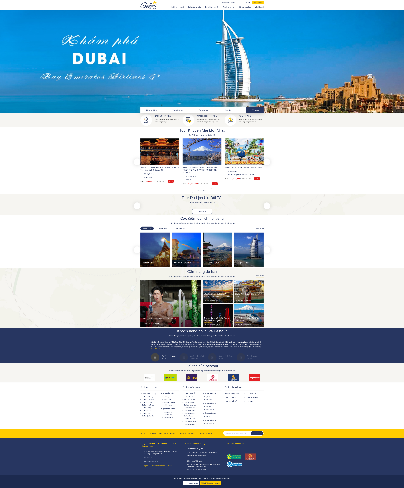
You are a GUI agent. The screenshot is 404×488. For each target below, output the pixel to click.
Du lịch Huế (146, 413)
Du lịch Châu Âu (209, 393)
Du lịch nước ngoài (177, 7)
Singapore (237, 175)
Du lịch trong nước (194, 7)
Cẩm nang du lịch (245, 7)
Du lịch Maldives (189, 424)
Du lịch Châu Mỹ (209, 403)
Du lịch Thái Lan (189, 397)
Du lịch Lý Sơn (147, 402)
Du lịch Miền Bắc (167, 393)
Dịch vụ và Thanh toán (186, 433)
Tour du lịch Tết (231, 401)
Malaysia (245, 175)
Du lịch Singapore (190, 410)
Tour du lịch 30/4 (251, 397)
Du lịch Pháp (208, 399)
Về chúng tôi (259, 7)
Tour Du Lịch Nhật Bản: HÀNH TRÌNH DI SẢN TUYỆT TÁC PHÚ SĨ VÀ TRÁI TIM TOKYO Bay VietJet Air (200, 170)
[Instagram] (241, 449)
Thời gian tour (203, 110)
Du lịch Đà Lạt (146, 408)
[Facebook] (227, 449)
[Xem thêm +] (155, 349)
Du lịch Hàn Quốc (190, 402)
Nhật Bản (189, 180)
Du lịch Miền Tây (167, 415)
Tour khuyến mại (228, 7)
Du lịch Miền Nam (167, 409)
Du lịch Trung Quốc (190, 421)
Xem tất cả (202, 191)
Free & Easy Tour (232, 393)
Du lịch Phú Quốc (167, 417)
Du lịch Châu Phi (209, 420)
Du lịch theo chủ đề (211, 7)
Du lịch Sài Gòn (166, 412)
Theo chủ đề (180, 228)
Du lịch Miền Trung (148, 393)
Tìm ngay (256, 110)
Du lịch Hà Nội (166, 399)
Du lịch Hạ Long (166, 405)
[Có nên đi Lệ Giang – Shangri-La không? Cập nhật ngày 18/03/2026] (249, 291)
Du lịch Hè (248, 401)
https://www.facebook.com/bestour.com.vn (158, 466)
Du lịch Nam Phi (209, 424)
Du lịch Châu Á (189, 393)
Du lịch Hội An (146, 410)
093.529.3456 (207, 483)
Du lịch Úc (207, 416)
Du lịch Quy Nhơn (148, 399)
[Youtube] (232, 449)
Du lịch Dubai (188, 416)
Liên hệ (142, 433)
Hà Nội (230, 175)
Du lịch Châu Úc (209, 413)
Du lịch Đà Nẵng (147, 397)
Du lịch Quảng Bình (148, 416)
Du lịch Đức (207, 397)
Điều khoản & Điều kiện (167, 433)
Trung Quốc (148, 177)
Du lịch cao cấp (250, 393)
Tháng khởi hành (178, 110)
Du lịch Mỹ (207, 407)
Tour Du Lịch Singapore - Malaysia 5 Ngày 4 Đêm (243, 167)
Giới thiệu (152, 433)
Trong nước (163, 228)
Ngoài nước (147, 228)
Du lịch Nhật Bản (189, 408)
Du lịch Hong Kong (190, 405)
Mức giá (228, 110)
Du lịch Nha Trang (148, 405)
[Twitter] (236, 449)
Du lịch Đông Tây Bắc (168, 402)
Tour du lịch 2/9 (231, 397)
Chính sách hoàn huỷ (205, 433)
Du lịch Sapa (165, 397)
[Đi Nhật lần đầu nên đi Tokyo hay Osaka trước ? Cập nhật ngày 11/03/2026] (249, 315)
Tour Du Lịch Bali (189, 399)
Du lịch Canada (209, 409)
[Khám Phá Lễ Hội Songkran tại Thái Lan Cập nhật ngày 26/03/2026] (170, 303)
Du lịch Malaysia (189, 413)
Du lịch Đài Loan (189, 419)
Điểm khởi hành (151, 110)
